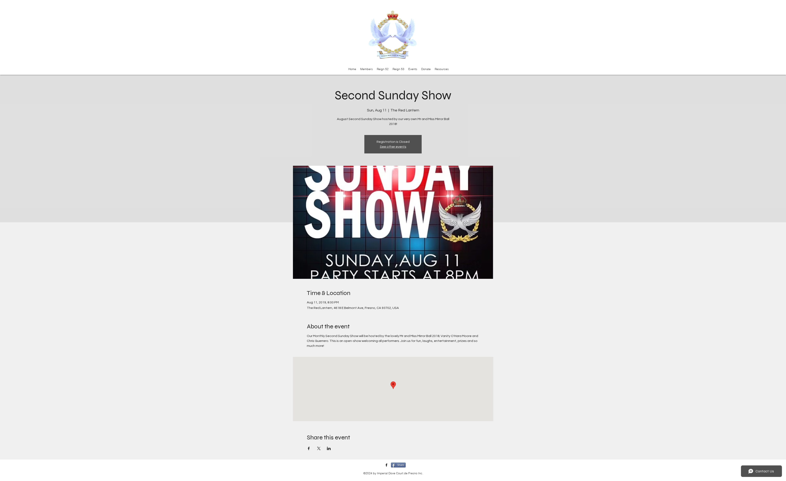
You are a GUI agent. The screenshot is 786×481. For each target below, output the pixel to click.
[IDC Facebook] (386, 465)
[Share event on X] (319, 448)
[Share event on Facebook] (309, 448)
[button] (366, 69)
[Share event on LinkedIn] (329, 448)
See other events (393, 146)
